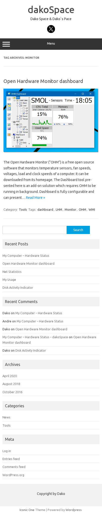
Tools (23, 209)
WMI (92, 209)
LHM (59, 209)
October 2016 (12, 392)
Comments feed (14, 466)
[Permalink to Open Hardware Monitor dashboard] (51, 151)
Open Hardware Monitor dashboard (43, 81)
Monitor (70, 209)
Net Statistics (12, 271)
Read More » (35, 198)
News (6, 417)
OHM (82, 209)
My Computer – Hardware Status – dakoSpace (35, 337)
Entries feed (11, 459)
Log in (6, 451)
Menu (51, 43)
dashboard (45, 209)
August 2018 (11, 384)
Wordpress (74, 510)
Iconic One (27, 510)
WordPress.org (13, 475)
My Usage (9, 279)
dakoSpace (51, 9)
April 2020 (9, 376)
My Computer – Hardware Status (25, 255)
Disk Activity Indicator (17, 287)
